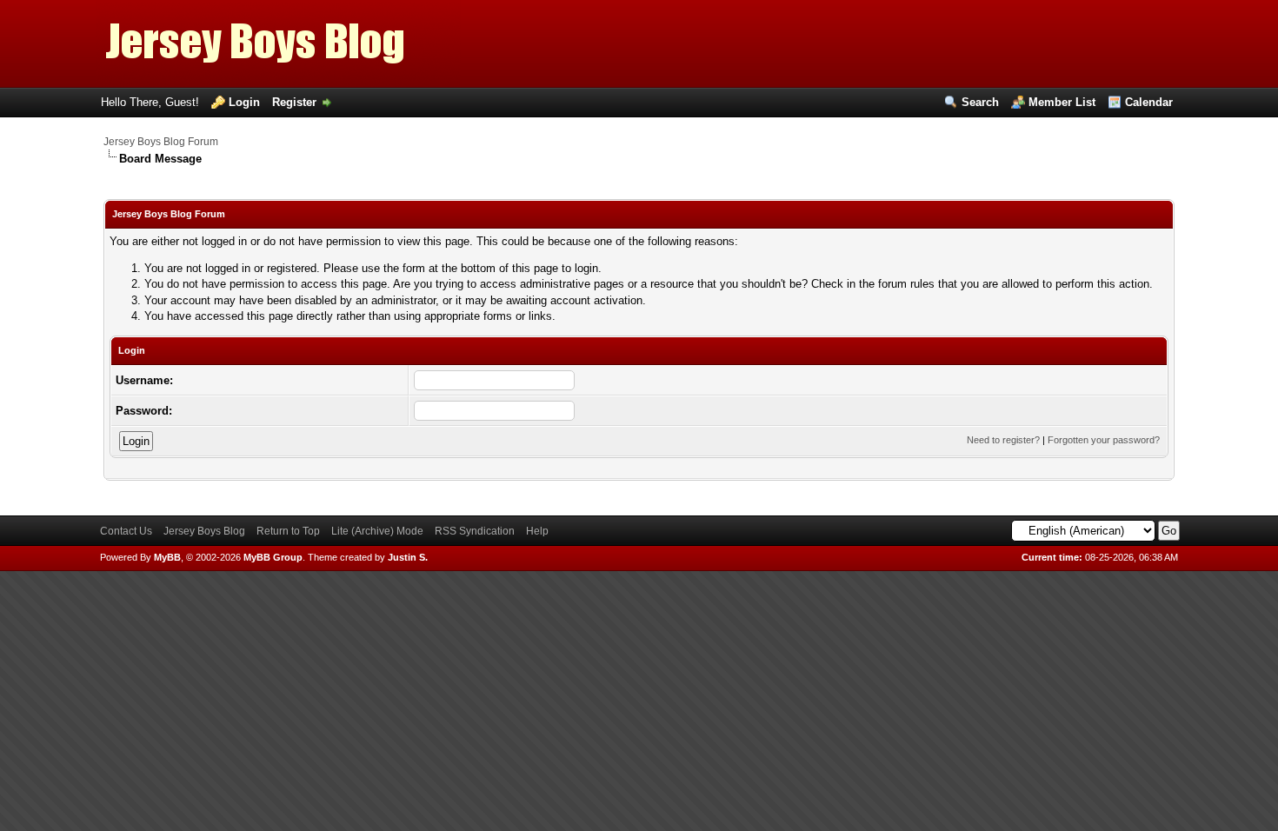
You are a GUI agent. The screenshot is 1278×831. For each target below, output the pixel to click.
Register (294, 102)
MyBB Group (273, 557)
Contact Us (126, 531)
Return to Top (288, 531)
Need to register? (1003, 440)
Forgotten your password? (1104, 440)
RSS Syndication (475, 531)
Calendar (1149, 102)
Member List (1061, 102)
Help (537, 531)
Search (980, 102)
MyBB (167, 557)
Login (244, 102)
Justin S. (408, 557)
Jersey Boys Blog (204, 531)
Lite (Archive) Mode (377, 531)
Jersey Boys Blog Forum (160, 142)
